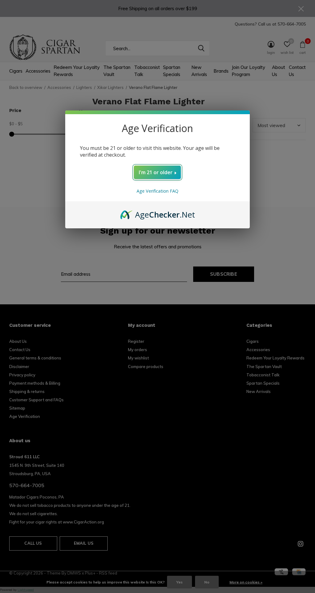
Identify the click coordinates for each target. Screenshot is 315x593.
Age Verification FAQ (157, 191)
